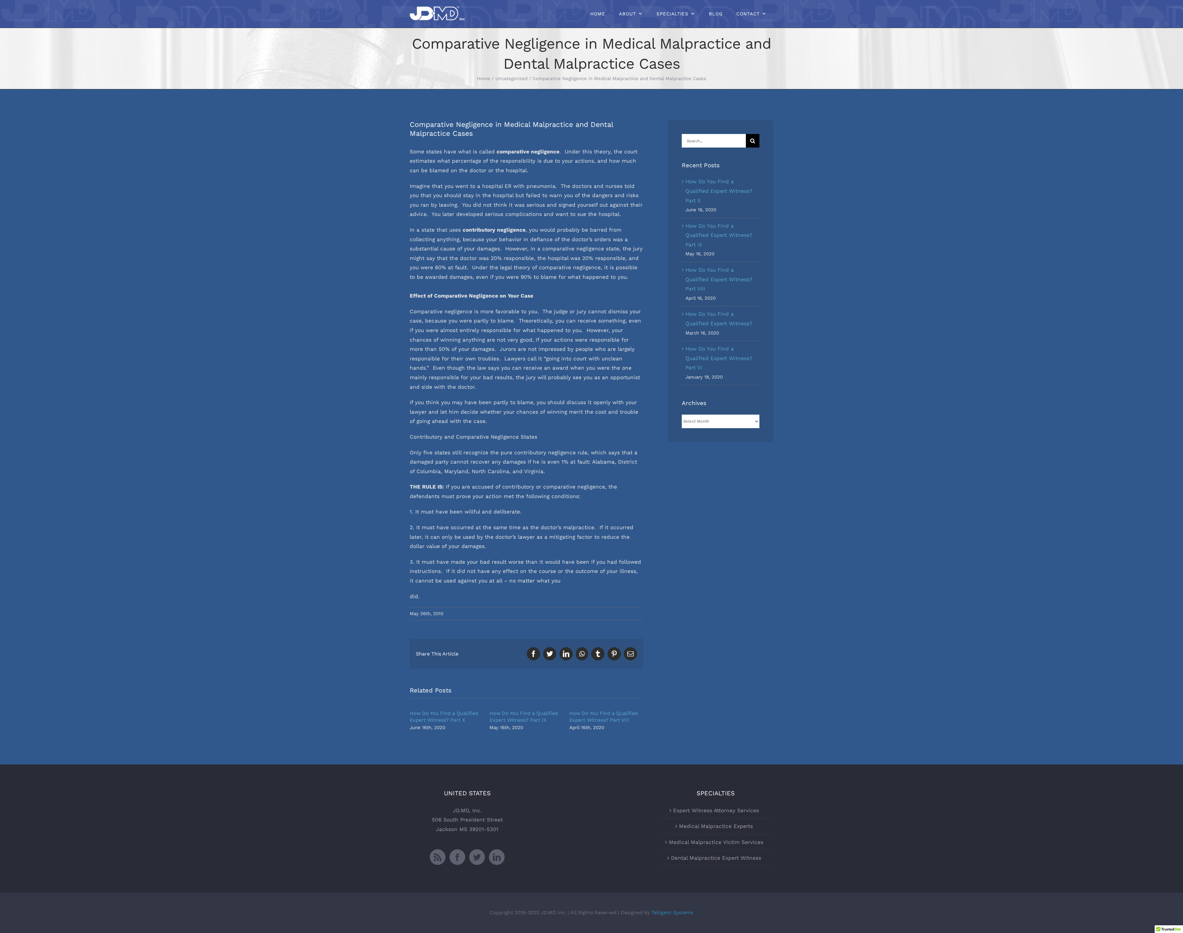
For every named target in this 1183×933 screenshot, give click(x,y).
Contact (748, 14)
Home (597, 14)
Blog (716, 14)
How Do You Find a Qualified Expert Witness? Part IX (718, 235)
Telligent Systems (672, 912)
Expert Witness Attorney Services (716, 810)
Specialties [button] (673, 14)
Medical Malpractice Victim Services (716, 842)
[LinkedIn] (497, 857)
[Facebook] (457, 857)
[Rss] (437, 857)
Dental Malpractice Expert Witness (716, 858)
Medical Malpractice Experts (716, 826)
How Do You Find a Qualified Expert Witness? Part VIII (718, 279)
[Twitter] (477, 857)
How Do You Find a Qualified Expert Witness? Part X (718, 190)
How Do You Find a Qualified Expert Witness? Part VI (718, 358)
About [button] (627, 14)
